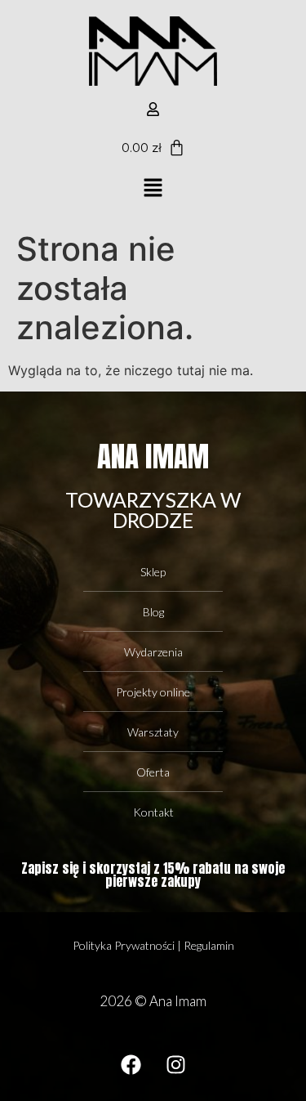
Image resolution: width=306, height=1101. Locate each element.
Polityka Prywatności (124, 945)
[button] (152, 188)
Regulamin (209, 945)
